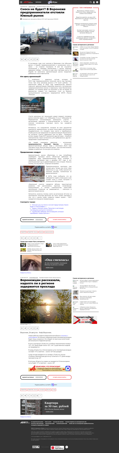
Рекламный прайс (50, 423)
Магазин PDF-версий (58, 421)
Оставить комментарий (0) (59, 219)
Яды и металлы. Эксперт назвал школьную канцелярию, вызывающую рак (88, 298)
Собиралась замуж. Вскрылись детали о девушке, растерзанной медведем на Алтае (88, 308)
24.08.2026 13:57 (24, 277)
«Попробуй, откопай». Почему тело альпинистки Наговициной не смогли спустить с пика (89, 59)
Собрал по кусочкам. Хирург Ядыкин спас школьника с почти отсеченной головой (89, 48)
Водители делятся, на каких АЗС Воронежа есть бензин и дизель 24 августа (85, 19)
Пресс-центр (48, 421)
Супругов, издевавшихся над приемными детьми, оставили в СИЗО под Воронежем (85, 38)
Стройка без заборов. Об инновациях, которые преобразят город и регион (47, 212)
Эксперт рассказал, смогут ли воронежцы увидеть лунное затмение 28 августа (86, 32)
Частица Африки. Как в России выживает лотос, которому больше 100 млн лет (89, 287)
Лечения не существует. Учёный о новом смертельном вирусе (88, 291)
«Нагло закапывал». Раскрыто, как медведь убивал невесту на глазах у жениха (89, 64)
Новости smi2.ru (25, 273)
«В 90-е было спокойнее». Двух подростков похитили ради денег (88, 69)
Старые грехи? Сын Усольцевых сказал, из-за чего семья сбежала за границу (89, 303)
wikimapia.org (23, 55)
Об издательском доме (37, 421)
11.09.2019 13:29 (23, 6)
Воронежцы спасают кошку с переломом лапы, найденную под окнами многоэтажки (86, 12)
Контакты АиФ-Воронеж (37, 423)
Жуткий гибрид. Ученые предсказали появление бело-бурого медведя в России (89, 282)
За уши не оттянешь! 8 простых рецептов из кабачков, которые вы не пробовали (89, 53)
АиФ (29, 324)
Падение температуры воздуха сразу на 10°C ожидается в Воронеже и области (86, 25)
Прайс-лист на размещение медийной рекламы (81, 423)
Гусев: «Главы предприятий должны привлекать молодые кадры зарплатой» (60, 245)
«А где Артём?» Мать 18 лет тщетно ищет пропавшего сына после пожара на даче (88, 75)
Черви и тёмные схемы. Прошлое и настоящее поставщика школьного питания (47, 209)
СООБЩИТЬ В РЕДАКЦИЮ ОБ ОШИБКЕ (40, 425)
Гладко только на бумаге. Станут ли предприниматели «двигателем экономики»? (35, 245)
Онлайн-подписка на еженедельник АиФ (75, 421)
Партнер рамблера (45, 446)
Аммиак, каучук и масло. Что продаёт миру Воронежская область (34, 250)
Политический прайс (61, 423)
